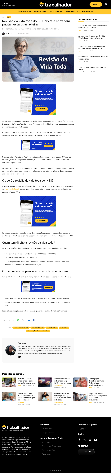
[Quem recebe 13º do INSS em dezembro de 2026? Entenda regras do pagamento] (9, 396)
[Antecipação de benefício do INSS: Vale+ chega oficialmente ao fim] (80, 382)
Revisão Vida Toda (52, 327)
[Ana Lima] (4, 33)
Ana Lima (11, 34)
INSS (8, 17)
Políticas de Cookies (50, 450)
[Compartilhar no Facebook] (34, 321)
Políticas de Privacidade (51, 446)
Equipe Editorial (48, 433)
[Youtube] (95, 440)
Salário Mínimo (58, 385)
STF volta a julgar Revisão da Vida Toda (38, 331)
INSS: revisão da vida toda (21, 327)
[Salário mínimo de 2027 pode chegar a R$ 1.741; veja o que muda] (45, 382)
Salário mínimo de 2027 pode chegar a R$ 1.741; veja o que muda (62, 381)
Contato (83, 429)
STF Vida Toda (64, 327)
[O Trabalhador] (55, 4)
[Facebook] (79, 440)
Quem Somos (47, 429)
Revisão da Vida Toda (38, 327)
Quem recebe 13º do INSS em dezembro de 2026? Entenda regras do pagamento (26, 397)
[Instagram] (84, 440)
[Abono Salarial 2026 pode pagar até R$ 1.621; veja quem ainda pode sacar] (45, 396)
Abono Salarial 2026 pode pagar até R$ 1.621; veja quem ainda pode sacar (62, 397)
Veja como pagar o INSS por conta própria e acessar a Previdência (91, 47)
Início (3, 17)
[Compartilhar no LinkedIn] (29, 321)
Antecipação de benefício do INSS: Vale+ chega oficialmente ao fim (91, 37)
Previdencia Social (11, 189)
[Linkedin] (19, 357)
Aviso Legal (46, 454)
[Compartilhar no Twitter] (23, 321)
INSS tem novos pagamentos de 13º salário (92, 68)
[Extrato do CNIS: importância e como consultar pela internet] (9, 382)
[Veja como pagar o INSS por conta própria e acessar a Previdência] (80, 396)
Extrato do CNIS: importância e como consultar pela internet (92, 26)
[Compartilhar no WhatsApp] (18, 320)
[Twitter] (90, 440)
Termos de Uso (48, 442)
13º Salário (21, 402)
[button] (106, 4)
